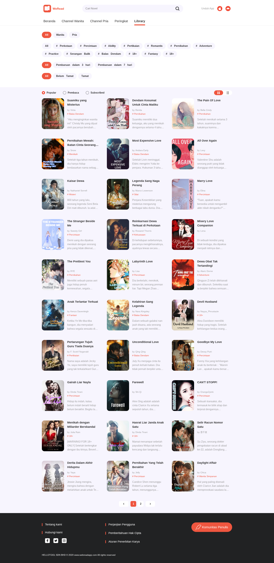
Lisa (137, 271)
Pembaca (73, 92)
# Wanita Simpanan (207, 476)
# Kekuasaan (138, 234)
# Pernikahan (179, 46)
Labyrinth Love (142, 261)
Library (139, 21)
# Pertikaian (131, 46)
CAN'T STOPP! (207, 382)
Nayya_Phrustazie (209, 311)
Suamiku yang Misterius (77, 102)
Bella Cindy (206, 110)
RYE (72, 271)
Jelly (137, 472)
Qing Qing (140, 351)
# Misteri (71, 194)
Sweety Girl (76, 231)
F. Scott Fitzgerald (79, 351)
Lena (203, 231)
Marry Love (204, 180)
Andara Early (141, 150)
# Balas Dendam (109, 53)
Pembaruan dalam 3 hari (73, 65)
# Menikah (72, 154)
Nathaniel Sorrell (78, 190)
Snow (73, 150)
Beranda (49, 21)
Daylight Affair (207, 462)
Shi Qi (138, 392)
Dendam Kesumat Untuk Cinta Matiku (145, 102)
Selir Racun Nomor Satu (210, 424)
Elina (202, 190)
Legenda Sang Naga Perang (146, 183)
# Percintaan (88, 46)
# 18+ (133, 53)
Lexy (202, 150)
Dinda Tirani (76, 392)
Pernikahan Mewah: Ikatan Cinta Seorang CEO (81, 143)
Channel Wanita (73, 21)
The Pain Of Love (209, 100)
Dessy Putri (206, 351)
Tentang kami (53, 524)
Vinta (72, 110)
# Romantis (155, 46)
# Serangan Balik (78, 53)
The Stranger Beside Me (81, 223)
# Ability (110, 46)
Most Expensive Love (146, 140)
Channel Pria (99, 21)
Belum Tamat (64, 76)
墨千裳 (203, 432)
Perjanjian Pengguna (121, 524)
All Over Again (207, 140)
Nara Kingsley (142, 311)
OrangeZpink (207, 392)
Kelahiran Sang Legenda (142, 304)
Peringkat (121, 21)
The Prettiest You (79, 261)
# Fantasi (72, 315)
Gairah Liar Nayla (79, 382)
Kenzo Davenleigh (79, 311)
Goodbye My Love (209, 342)
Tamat (85, 76)
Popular (51, 92)
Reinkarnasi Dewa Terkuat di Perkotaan (146, 223)
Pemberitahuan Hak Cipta (124, 533)
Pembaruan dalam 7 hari (115, 65)
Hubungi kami (53, 532)
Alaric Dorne (206, 271)
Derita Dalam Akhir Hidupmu (80, 465)
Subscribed (97, 92)
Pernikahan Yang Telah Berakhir (147, 465)
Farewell (138, 382)
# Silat (135, 194)
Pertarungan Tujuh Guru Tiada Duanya (80, 344)
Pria (74, 34)
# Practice (52, 53)
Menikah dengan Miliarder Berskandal (81, 424)
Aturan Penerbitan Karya (124, 541)
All (46, 34)
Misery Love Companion (205, 223)
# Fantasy (151, 53)
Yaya (72, 472)
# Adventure (204, 46)
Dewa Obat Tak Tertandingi (207, 263)
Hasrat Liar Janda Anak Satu (148, 424)
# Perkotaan (64, 46)
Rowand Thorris (143, 231)
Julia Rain (75, 432)
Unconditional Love (145, 342)
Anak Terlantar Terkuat (82, 301)
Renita (138, 110)
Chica (203, 472)
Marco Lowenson (144, 190)
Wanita (60, 34)
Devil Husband (207, 301)
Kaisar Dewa (75, 180)
